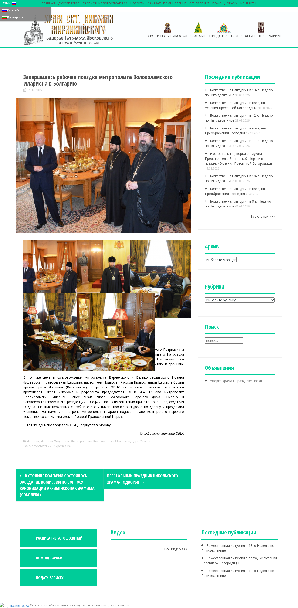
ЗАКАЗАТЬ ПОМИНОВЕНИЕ (167, 3)
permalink (64, 446)
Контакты (248, 3)
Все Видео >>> (175, 549)
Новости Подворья (55, 441)
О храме (198, 35)
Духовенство (69, 3)
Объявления (199, 3)
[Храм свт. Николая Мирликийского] (68, 29)
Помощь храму (224, 3)
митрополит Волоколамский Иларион (102, 441)
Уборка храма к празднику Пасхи (236, 381)
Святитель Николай (167, 35)
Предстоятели (223, 35)
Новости (137, 3)
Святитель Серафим (261, 35)
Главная (48, 3)
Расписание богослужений (105, 3)
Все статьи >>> (263, 216)
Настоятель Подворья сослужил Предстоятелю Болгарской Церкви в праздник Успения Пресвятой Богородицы (238, 158)
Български (15, 17)
